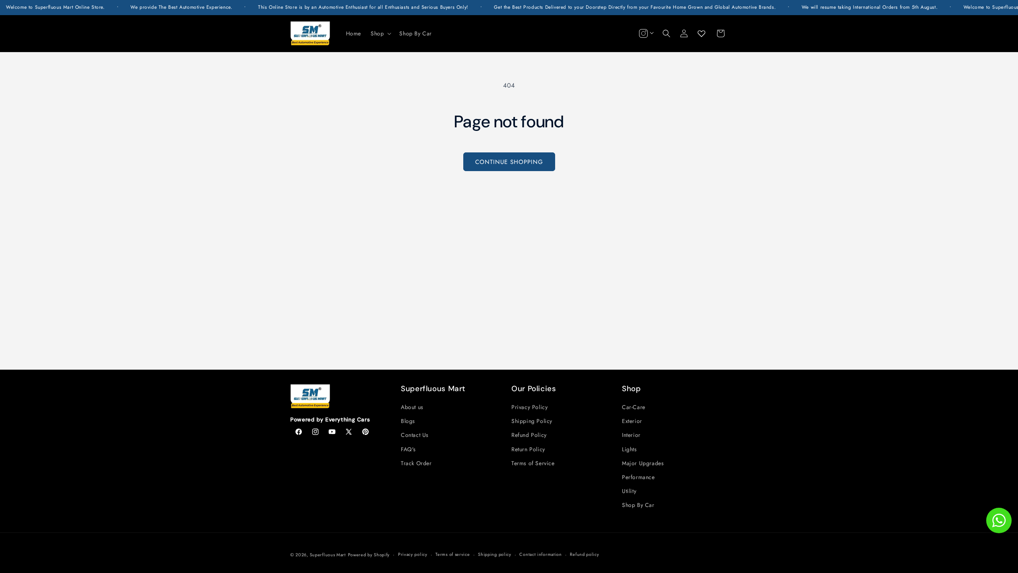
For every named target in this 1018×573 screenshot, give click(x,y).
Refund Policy (529, 435)
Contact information (540, 554)
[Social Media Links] (645, 33)
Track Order (416, 463)
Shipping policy (494, 554)
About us (412, 407)
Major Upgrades (643, 463)
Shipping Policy (531, 421)
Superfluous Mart (328, 555)
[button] (380, 33)
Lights (629, 449)
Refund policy (584, 554)
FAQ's (408, 449)
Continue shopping (509, 162)
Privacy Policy (529, 407)
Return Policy (528, 449)
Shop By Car (638, 505)
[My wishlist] (701, 33)
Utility (629, 491)
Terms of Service (533, 463)
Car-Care (633, 407)
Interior (631, 435)
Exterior (632, 421)
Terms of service (452, 554)
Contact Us (415, 435)
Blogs (408, 421)
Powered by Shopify (369, 555)
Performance (638, 477)
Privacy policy (412, 554)
